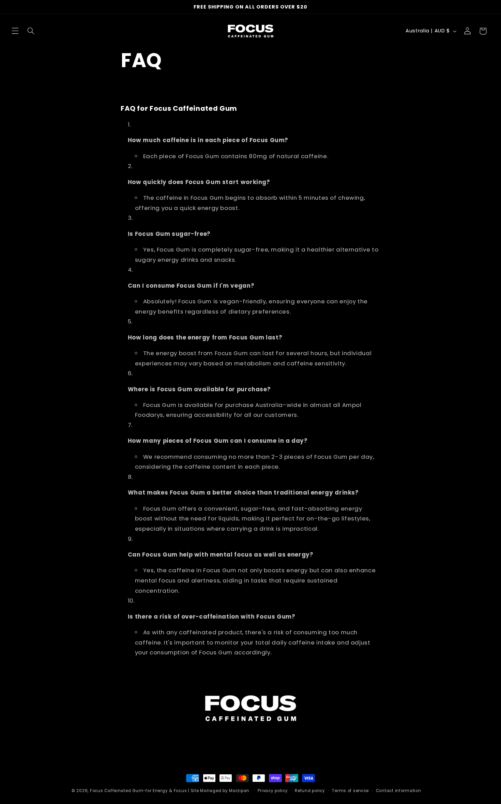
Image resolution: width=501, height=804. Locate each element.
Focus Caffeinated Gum (116, 790)
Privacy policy (273, 790)
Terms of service (350, 790)
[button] (15, 31)
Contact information (398, 790)
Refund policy (310, 790)
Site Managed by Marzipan (221, 790)
